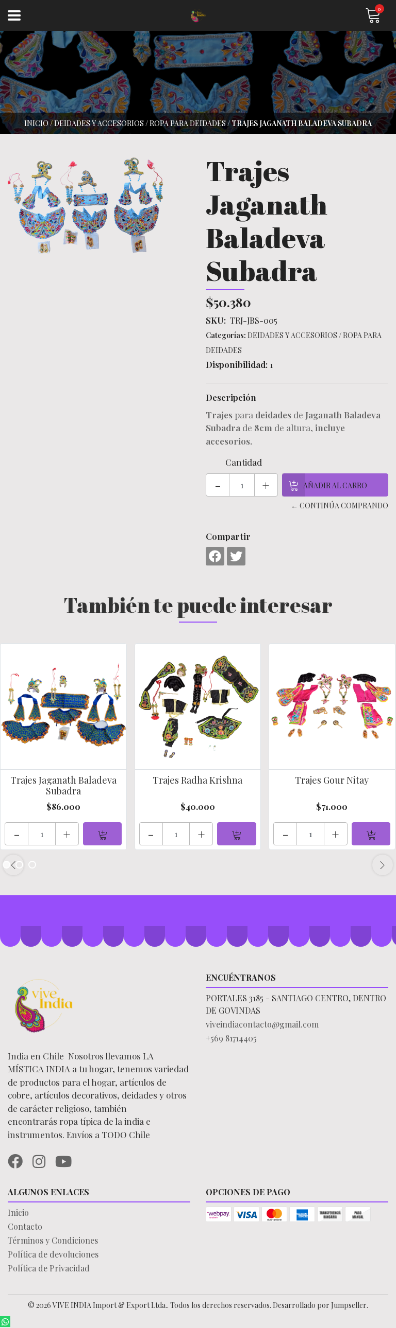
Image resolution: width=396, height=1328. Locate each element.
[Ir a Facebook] (19, 1159)
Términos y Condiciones (53, 1240)
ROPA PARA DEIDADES (188, 123)
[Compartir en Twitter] (236, 556)
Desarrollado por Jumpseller (320, 1305)
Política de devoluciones (53, 1254)
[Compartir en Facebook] (215, 556)
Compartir (228, 536)
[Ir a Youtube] (67, 1159)
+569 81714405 (231, 1038)
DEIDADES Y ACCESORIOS (99, 123)
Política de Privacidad (49, 1268)
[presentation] (13, 865)
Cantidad (243, 462)
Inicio (36, 123)
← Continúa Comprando (339, 505)
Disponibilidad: (237, 364)
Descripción (231, 397)
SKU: (216, 320)
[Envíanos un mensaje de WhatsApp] (5, 1321)
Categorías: (226, 335)
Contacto (25, 1226)
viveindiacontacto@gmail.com (262, 1024)
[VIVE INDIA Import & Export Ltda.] (198, 15)
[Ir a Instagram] (42, 1159)
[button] (32, 865)
